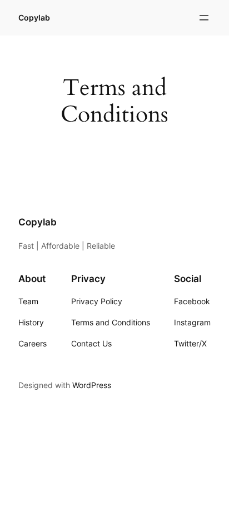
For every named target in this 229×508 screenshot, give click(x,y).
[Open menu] (204, 17)
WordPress (91, 385)
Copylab (34, 17)
